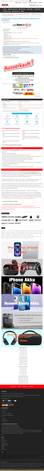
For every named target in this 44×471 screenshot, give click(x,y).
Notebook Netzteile (4, 444)
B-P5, (14, 230)
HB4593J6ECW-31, (21, 233)
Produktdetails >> (37, 96)
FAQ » (2, 434)
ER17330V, (33, 233)
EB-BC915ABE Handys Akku (23, 383)
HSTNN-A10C (14, 38)
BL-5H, (12, 235)
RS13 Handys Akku (23, 370)
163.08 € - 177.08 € (28, 456)
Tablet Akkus (38, 9)
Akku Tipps (3, 446)
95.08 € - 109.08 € (40, 455)
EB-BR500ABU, (8, 233)
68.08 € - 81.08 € (29, 455)
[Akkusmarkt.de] (5, 5)
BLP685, (29, 233)
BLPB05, (28, 230)
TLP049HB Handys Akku (23, 358)
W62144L (9, 40)
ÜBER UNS (4, 411)
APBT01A (28, 38)
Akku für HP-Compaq (36, 14)
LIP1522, (38, 230)
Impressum (4, 419)
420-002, (21, 235)
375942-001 (19, 38)
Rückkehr (40, 2)
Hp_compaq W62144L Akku (8, 15)
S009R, (41, 230)
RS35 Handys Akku (23, 369)
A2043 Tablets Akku (23, 350)
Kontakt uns (19, 2)
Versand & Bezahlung (33, 2)
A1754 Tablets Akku (23, 352)
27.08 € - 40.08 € (13, 455)
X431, (40, 236)
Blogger (2, 447)
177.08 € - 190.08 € (34, 456)
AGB (3, 417)
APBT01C (36, 38)
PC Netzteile (22, 9)
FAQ (41, 469)
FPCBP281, (33, 236)
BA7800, (27, 232)
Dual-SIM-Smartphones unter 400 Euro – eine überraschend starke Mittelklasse (18, 206)
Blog (23, 11)
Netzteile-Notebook (13, 9)
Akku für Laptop (11, 14)
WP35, (35, 230)
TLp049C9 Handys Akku (23, 364)
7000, (17, 233)
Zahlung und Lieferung (6, 413)
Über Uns (25, 2)
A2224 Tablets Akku (23, 349)
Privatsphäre (5, 409)
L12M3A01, (13, 232)
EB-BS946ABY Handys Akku (23, 380)
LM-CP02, (37, 236)
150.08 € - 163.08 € (22, 456)
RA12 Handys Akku (23, 373)
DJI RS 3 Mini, (20, 236)
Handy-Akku (30, 9)
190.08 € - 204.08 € (3, 458)
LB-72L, (8, 230)
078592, (2, 232)
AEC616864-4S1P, (16, 235)
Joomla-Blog (3, 449)
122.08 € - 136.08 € (9, 456)
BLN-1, (26, 233)
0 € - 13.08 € (2, 455)
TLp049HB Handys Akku (23, 360)
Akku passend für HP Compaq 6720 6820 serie (30, 136)
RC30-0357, (18, 230)
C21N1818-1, (8, 235)
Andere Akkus (16, 11)
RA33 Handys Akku (23, 372)
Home (5, 9)
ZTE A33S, (40, 232)
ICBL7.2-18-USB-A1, (23, 230)
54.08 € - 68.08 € (24, 455)
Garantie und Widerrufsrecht (8, 415)
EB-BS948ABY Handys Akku (23, 377)
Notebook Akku (7, 11)
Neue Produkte (4, 440)
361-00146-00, (35, 232)
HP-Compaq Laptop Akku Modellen (22, 14)
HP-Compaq (14, 32)
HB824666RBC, (22, 232)
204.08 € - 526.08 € (9, 458)
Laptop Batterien (4, 443)
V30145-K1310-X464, (38, 233)
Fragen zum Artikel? (8, 83)
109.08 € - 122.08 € (3, 456)
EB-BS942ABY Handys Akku (23, 378)
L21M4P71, (6, 232)
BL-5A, (10, 232)
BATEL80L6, (3, 233)
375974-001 (24, 38)
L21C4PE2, (30, 232)
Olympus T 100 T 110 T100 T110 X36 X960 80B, (9, 236)
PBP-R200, (32, 230)
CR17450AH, (18, 232)
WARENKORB (33, 5)
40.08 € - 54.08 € (18, 455)
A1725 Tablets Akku (23, 353)
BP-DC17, (11, 230)
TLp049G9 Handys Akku (23, 361)
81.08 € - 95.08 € (35, 455)
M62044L (5, 40)
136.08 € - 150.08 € (16, 456)
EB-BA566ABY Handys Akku (23, 381)
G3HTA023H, (13, 233)
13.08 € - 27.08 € (7, 455)
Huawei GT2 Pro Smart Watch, (28, 235)
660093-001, (3, 235)
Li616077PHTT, (3, 230)
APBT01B (32, 38)
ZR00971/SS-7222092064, (27, 236)
